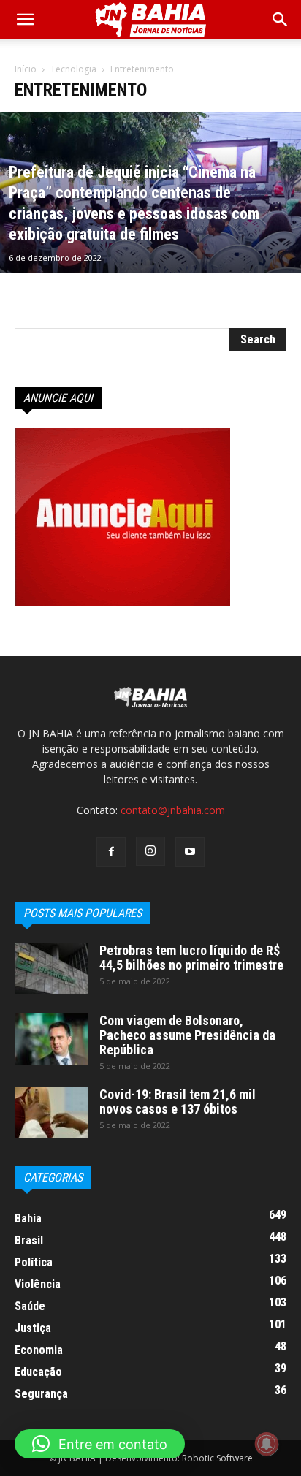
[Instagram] (150, 851)
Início (26, 69)
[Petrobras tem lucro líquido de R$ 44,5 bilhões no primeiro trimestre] (51, 968)
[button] (280, 19)
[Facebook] (111, 852)
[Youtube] (190, 852)
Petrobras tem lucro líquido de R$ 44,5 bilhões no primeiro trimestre (191, 958)
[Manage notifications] (266, 1444)
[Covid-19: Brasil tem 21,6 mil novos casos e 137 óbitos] (51, 1112)
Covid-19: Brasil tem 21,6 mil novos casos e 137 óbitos (177, 1101)
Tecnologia (73, 69)
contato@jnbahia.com (173, 810)
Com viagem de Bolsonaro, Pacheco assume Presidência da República (187, 1035)
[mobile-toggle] (24, 19)
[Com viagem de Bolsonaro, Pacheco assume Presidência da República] (51, 1039)
